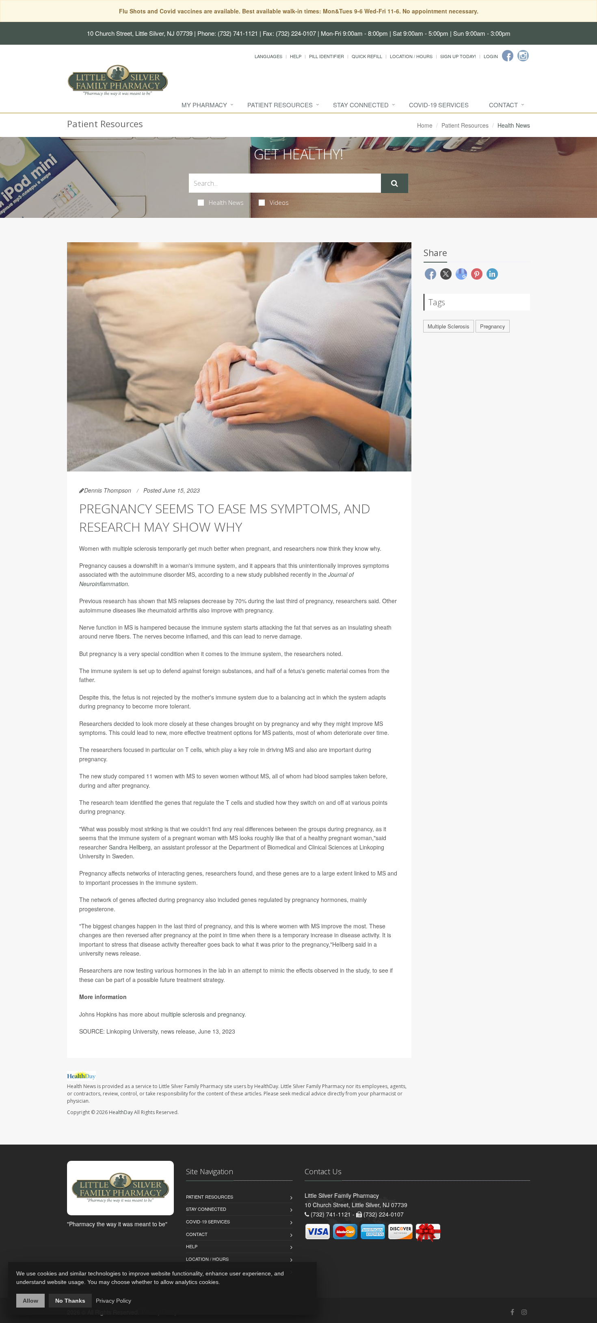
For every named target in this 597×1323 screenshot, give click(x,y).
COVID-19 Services (439, 104)
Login (491, 56)
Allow (30, 1300)
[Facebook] (507, 55)
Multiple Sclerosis (448, 326)
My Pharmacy (204, 104)
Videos (279, 202)
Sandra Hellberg (130, 847)
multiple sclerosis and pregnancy (202, 1014)
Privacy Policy (113, 1300)
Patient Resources (280, 104)
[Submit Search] (394, 183)
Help (295, 56)
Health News (226, 202)
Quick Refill (367, 56)
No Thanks (70, 1300)
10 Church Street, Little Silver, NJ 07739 (140, 33)
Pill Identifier (326, 56)
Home (425, 125)
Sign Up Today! (458, 56)
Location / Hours (411, 56)
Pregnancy (492, 326)
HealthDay (121, 1112)
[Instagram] (523, 55)
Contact (503, 104)
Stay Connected (361, 104)
